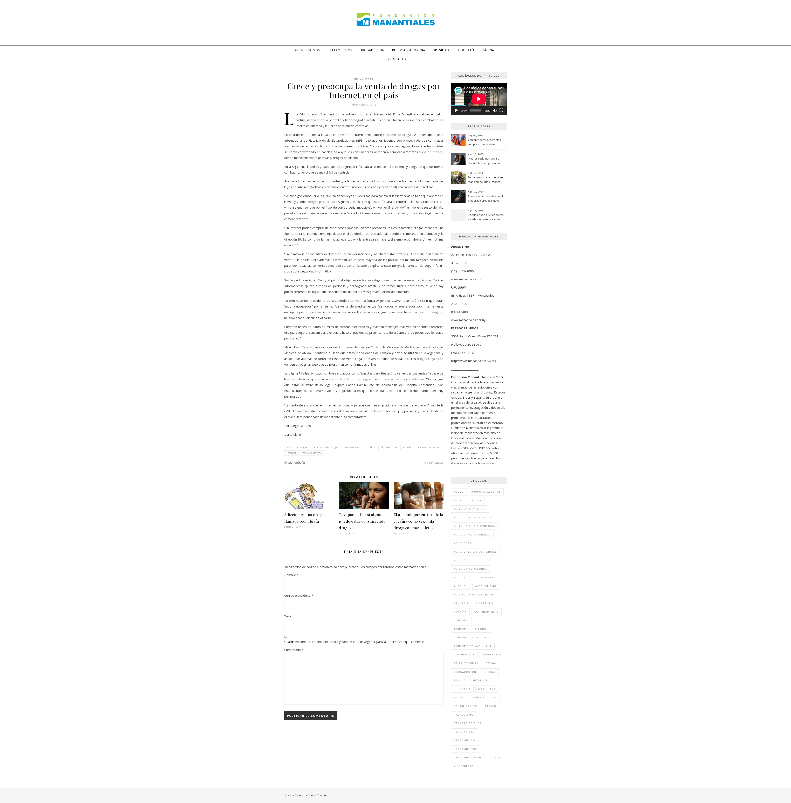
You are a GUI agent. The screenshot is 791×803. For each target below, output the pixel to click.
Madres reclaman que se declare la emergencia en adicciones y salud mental (484, 161)
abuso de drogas (297, 447)
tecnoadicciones (467, 723)
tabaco (490, 706)
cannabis (461, 603)
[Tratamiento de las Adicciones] (396, 19)
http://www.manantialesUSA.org (473, 361)
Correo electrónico (298, 595)
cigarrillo (484, 603)
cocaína (388, 379)
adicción (461, 560)
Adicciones (364, 78)
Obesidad (441, 50)
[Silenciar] (495, 110)
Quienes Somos (307, 50)
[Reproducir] (456, 110)
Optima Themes (317, 795)
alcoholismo (485, 586)
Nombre (291, 575)
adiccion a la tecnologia (474, 525)
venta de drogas (312, 453)
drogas (490, 671)
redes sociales (485, 697)
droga (491, 663)
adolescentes (484, 577)
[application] (479, 99)
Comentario (293, 650)
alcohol (461, 586)
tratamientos (465, 748)
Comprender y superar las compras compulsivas (484, 142)
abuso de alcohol (486, 491)
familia (460, 680)
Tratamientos (339, 50)
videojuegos (464, 766)
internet (291, 453)
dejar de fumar (466, 663)
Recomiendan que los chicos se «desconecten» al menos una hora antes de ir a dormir (486, 217)
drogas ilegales (428, 359)
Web (287, 616)
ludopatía (462, 688)
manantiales (297, 462)
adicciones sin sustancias (475, 551)
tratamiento (464, 740)
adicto (459, 577)
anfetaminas (352, 447)
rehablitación (465, 706)
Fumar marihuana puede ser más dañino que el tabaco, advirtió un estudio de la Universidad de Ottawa (486, 179)
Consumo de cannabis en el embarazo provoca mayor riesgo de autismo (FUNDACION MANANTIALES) (485, 198)
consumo (461, 620)
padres (459, 697)
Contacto (397, 59)
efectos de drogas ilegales (353, 379)
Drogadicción (372, 50)
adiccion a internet (470, 508)
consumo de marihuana (473, 646)
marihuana (486, 688)
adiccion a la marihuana (474, 517)
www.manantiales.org (466, 279)
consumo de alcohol (471, 628)
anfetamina (417, 379)
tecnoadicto (464, 731)
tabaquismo (464, 714)
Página (488, 50)
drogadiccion (389, 447)
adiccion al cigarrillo (472, 534)
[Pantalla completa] (501, 110)
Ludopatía (465, 50)
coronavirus (464, 654)
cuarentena (491, 654)
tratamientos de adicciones (477, 757)
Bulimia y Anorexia (408, 50)
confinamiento (486, 611)
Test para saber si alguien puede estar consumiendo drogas (362, 521)
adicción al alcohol (470, 568)
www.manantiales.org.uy (468, 320)
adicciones (463, 543)
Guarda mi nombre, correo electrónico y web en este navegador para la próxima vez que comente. (354, 642)
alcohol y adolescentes (474, 594)
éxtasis (400, 379)
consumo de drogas (397, 135)
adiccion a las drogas (326, 447)
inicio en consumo (428, 447)
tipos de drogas (431, 152)
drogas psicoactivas (322, 202)
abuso (459, 491)
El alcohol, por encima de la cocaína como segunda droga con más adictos (418, 521)
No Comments (433, 462)
